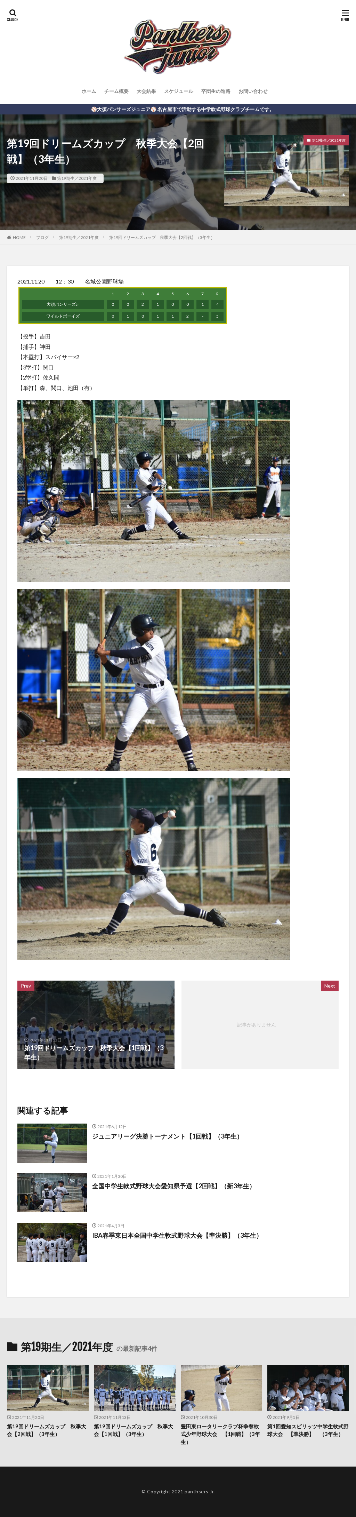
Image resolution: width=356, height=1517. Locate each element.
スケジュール (178, 91)
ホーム (89, 91)
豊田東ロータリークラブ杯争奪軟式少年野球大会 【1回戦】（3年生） (220, 1434)
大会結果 (146, 91)
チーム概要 (116, 91)
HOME (19, 237)
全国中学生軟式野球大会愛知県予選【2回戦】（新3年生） (174, 1186)
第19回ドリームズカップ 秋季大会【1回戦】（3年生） (133, 1430)
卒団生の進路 (215, 91)
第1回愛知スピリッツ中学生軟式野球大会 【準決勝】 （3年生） (308, 1430)
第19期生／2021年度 (77, 178)
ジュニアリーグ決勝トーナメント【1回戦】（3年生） (167, 1136)
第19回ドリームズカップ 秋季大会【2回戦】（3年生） (162, 237)
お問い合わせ (253, 91)
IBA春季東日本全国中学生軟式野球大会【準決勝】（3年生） (177, 1235)
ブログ (42, 237)
